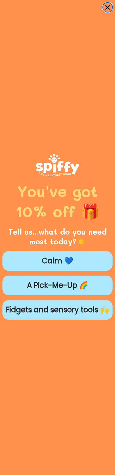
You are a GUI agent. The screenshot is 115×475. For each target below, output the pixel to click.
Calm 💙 (57, 261)
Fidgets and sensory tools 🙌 (57, 310)
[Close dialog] (108, 7)
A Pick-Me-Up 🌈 (57, 285)
